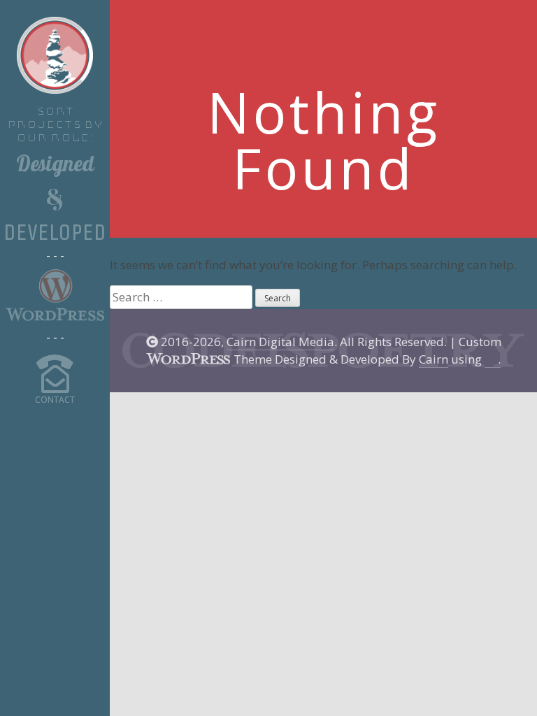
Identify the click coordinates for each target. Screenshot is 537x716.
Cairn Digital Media (280, 342)
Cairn (433, 359)
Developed (54, 232)
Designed (55, 167)
